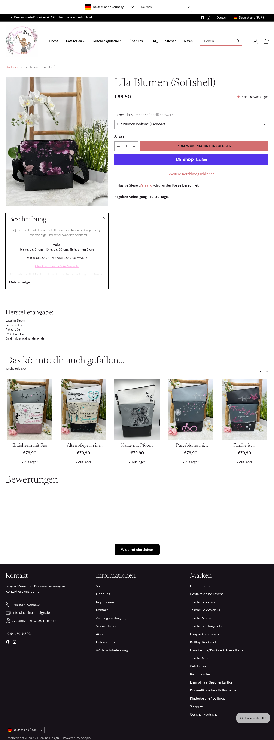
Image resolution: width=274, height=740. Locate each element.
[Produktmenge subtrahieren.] (118, 146)
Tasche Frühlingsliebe (206, 626)
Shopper (196, 706)
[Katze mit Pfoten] (137, 409)
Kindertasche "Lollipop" (208, 698)
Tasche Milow (200, 618)
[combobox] (109, 7)
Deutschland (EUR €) (252, 17)
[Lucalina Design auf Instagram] (208, 19)
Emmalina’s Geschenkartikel (211, 682)
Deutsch (222, 17)
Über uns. (103, 594)
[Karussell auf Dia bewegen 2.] (263, 371)
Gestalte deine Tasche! (207, 594)
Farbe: (143, 115)
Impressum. (105, 602)
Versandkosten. (108, 626)
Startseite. (12, 67)
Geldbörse (198, 666)
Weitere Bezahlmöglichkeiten (191, 174)
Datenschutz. (106, 642)
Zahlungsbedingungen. (113, 618)
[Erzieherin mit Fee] (30, 409)
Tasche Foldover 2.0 (206, 610)
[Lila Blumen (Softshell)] (57, 141)
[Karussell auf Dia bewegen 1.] (260, 371)
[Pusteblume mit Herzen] (190, 409)
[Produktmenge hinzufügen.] (134, 146)
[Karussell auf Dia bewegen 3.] (267, 371)
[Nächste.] (267, 423)
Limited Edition (201, 586)
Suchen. (102, 586)
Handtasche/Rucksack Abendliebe (217, 650)
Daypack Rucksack (204, 634)
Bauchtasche (200, 674)
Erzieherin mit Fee (29, 445)
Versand (146, 185)
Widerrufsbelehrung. (112, 650)
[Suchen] (237, 41)
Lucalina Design (48, 738)
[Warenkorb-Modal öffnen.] (266, 41)
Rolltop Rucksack (203, 642)
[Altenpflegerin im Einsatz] (83, 409)
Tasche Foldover (203, 602)
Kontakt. (102, 610)
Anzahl (119, 137)
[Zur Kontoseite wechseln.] (255, 41)
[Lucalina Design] (22, 41)
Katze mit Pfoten (137, 445)
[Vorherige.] (6, 423)
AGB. (100, 634)
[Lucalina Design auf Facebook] (202, 19)
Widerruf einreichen (137, 549)
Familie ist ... (244, 445)
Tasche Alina (199, 658)
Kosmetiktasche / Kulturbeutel (213, 690)
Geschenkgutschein (205, 714)
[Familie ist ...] (244, 409)
